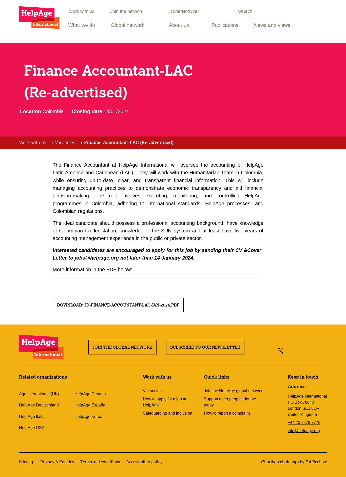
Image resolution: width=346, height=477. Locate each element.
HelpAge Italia (32, 416)
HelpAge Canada (90, 394)
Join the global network (122, 347)
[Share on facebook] (289, 350)
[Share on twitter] (280, 350)
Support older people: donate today (230, 402)
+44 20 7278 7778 (304, 422)
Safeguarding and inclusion (167, 413)
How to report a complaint (227, 413)
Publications (225, 25)
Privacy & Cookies (57, 462)
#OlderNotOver (183, 11)
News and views (272, 25)
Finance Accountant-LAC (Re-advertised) (129, 142)
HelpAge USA (32, 427)
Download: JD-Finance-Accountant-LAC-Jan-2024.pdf (118, 305)
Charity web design (280, 462)
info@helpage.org (304, 431)
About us (179, 25)
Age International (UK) (39, 394)
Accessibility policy (144, 462)
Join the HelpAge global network (233, 391)
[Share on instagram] (299, 350)
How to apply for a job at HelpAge (164, 402)
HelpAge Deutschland (39, 405)
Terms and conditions (100, 462)
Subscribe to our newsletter (205, 347)
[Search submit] (233, 12)
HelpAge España (89, 405)
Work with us (81, 11)
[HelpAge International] (39, 17)
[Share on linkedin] (322, 350)
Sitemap (26, 462)
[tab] (36, 142)
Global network (127, 25)
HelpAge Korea (88, 416)
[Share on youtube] (310, 350)
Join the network (126, 11)
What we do (81, 25)
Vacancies (65, 142)
